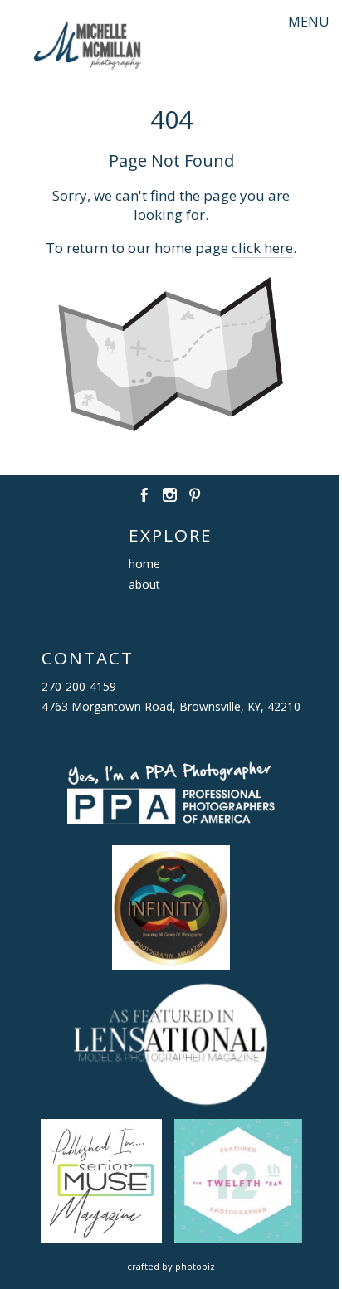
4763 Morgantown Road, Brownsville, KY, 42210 (171, 706)
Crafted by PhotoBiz (171, 1266)
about (144, 584)
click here (262, 247)
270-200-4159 (79, 686)
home (144, 564)
